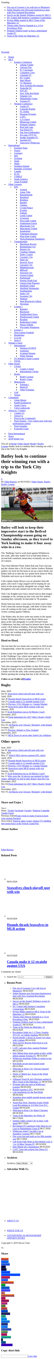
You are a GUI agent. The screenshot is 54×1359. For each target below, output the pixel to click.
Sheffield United (27, 286)
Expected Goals (21, 428)
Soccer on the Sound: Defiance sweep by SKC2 (29, 15)
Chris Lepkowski (22, 408)
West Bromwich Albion (30, 301)
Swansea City (26, 296)
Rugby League (26, 376)
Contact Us (19, 413)
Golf (16, 392)
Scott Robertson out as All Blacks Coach (26, 712)
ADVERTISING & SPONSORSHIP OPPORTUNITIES (24, 1236)
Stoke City (25, 293)
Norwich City (26, 273)
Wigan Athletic (26, 325)
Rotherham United (28, 322)
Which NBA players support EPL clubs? (27, 755)
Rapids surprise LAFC (23, 1089)
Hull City (24, 260)
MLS (10, 59)
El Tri (16, 174)
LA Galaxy (25, 119)
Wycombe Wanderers (29, 327)
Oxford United (26, 275)
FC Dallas (24, 111)
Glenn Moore (20, 400)
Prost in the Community (25, 418)
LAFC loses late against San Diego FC (30, 1149)
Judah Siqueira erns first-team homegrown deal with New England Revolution (28, 11)
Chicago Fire (26, 67)
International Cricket (29, 371)
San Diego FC (26, 130)
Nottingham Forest (28, 223)
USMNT (18, 176)
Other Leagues (15, 184)
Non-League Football (24, 332)
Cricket (17, 366)
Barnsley (24, 309)
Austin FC (24, 106)
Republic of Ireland (23, 169)
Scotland (18, 158)
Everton (23, 210)
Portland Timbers (27, 124)
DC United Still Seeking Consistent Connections (29, 17)
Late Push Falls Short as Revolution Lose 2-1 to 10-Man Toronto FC (33, 1142)
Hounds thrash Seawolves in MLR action (27, 699)
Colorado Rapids (27, 109)
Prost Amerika (20, 426)
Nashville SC (26, 88)
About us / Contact (16, 410)
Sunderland (25, 231)
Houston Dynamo (28, 114)
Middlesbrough (27, 267)
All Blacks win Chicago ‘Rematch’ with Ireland (30, 725)
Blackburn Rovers (28, 244)
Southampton (26, 291)
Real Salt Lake (26, 127)
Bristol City (25, 249)
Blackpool (24, 312)
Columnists (13, 397)
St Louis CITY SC (28, 135)
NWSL (17, 361)
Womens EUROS (28, 348)
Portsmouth (25, 278)
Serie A (17, 340)
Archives (11, 1163)
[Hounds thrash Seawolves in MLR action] (22, 916)
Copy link (32, 1356)
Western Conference (23, 104)
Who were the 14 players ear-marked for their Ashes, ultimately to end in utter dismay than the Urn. (25, 777)
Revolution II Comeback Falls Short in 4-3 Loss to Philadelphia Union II (32, 1127)
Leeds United (26, 215)
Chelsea (23, 205)
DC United (25, 78)
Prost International (16, 433)
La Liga (17, 338)
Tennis (17, 395)
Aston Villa (25, 192)
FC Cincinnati (26, 70)
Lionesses (24, 350)
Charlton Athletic (27, 252)
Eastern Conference (23, 62)
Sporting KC (26, 140)
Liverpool (24, 218)
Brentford (24, 197)
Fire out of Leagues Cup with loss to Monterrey (28, 7)
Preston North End (28, 280)
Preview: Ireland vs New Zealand (23, 730)
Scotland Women (27, 353)
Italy (16, 156)
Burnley (23, 202)
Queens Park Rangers (30, 283)
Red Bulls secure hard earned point (28, 1063)
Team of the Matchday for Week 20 (29, 1115)
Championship (20, 241)
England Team (20, 148)
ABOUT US (13, 1220)
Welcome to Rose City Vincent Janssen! (31, 1069)
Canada (17, 171)
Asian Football (21, 182)
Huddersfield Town (29, 314)
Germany (18, 153)
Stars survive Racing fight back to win (30, 1043)
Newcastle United (28, 221)
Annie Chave (20, 405)
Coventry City (26, 257)
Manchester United (28, 228)
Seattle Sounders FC (29, 137)
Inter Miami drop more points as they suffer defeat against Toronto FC (32, 1054)
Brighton (24, 200)
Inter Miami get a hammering (26, 1147)
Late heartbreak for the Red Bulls (28, 1092)
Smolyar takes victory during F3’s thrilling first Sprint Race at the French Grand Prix (26, 822)
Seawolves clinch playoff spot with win (26, 693)
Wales (17, 163)
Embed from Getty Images (11, 487)
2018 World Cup (16, 439)
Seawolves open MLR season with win (26, 706)
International (14, 145)
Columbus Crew (27, 72)
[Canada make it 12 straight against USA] (22, 953)
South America (21, 179)
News (11, 436)
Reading (24, 319)
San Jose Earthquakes (30, 132)
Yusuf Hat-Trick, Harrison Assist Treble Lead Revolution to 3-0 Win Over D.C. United (31, 1105)
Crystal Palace (26, 208)
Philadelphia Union (28, 98)
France (17, 150)
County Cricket (27, 369)
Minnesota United (28, 122)
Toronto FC (25, 101)
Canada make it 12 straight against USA (26, 701)
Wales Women (26, 356)
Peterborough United (29, 317)
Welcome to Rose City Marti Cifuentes (30, 1110)
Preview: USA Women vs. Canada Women (27, 704)
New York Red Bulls (29, 93)
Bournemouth (26, 195)
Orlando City (26, 96)
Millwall (24, 270)
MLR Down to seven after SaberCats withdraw (29, 735)
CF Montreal (26, 83)
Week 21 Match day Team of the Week (30, 1074)
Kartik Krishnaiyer (22, 402)
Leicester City (26, 265)
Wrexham (24, 304)
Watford (23, 299)
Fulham (23, 213)
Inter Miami (25, 80)
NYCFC (24, 91)
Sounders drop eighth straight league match (32, 1097)
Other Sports (14, 363)
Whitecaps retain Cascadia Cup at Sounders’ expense (28, 1132)
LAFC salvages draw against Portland (30, 1048)
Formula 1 (24, 384)
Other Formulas (27, 389)
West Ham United (28, 236)
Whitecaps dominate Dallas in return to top (32, 1058)
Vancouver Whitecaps (30, 143)
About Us (18, 415)
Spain (16, 161)
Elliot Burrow (10, 481)
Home (11, 57)
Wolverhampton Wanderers (32, 239)
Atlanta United (26, 65)
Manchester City (27, 226)
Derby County (26, 254)
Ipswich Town (26, 262)
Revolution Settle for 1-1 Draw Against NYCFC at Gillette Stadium (30, 1033)
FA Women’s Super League (26, 358)
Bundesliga (19, 335)
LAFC (23, 117)
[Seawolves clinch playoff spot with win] (22, 879)
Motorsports (19, 382)
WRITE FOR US (15, 1230)
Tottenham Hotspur (28, 234)
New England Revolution (31, 85)
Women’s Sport (15, 343)
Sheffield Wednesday (29, 288)
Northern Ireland (21, 166)
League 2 (18, 330)
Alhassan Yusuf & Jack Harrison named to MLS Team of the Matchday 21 (32, 1080)
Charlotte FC (26, 75)
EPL (16, 187)
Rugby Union (26, 379)
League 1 (18, 306)
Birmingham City (28, 247)
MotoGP (24, 387)
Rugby (17, 374)
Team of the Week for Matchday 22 (23, 36)
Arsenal (23, 189)
